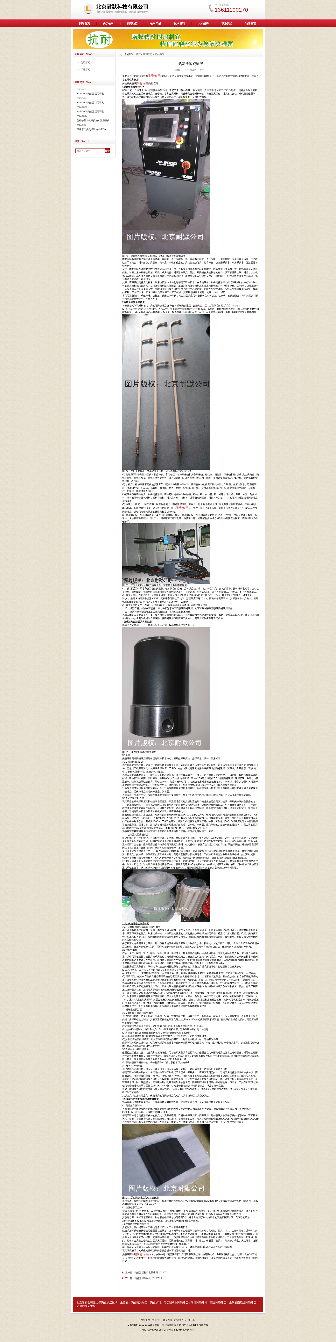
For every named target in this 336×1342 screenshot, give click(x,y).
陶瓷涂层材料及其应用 (146, 1272)
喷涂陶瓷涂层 (172, 1325)
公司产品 (155, 23)
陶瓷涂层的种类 (143, 1278)
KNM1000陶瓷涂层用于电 (90, 93)
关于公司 (108, 23)
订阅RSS (190, 1320)
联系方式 (167, 1320)
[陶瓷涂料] (168, 48)
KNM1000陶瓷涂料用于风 (90, 102)
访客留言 (250, 23)
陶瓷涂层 (106, 1302)
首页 (138, 54)
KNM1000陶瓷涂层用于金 (90, 111)
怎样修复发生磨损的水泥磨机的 (93, 120)
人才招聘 (203, 23)
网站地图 (178, 1320)
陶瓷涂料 (155, 1302)
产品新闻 (85, 69)
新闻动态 (132, 23)
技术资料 (179, 23)
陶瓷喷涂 (136, 1302)
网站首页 (84, 23)
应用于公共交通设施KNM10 (91, 129)
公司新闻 (85, 62)
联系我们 (226, 23)
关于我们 (156, 1320)
